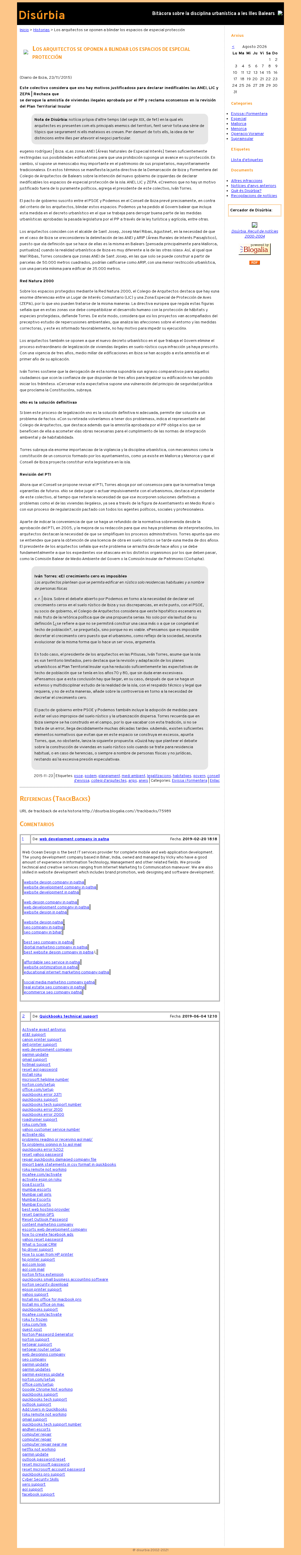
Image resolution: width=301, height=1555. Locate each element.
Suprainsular (242, 138)
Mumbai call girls (36, 1194)
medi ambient (133, 776)
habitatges (182, 776)
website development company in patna (60, 887)
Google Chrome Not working (47, 1389)
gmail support (34, 1059)
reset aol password (39, 1069)
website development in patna (51, 892)
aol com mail (33, 1269)
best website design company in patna (58, 952)
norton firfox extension (42, 1274)
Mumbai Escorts (36, 1199)
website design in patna (45, 912)
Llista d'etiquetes (247, 160)
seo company (34, 1359)
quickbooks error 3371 (42, 1094)
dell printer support (39, 1044)
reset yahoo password (42, 1154)
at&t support (34, 1034)
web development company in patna (74, 839)
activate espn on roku (41, 1179)
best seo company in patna (48, 942)
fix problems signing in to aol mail (51, 1144)
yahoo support (35, 1294)
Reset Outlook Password (45, 1219)
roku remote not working (44, 1169)
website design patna (43, 922)
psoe (78, 776)
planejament (109, 776)
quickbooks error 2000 (43, 1114)
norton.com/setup (38, 1084)
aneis (143, 781)
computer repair (36, 1434)
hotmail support (36, 1064)
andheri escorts (36, 1429)
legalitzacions (159, 776)
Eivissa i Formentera (189, 781)
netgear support (37, 1344)
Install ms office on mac (43, 1304)
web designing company (43, 1354)
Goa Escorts (33, 1184)
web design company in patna (50, 902)
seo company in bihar (43, 932)
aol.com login (34, 1264)
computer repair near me (44, 1444)
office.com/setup (37, 1089)
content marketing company (47, 1224)
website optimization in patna (51, 967)
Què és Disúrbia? (246, 190)
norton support (35, 1339)
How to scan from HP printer (47, 1254)
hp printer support (38, 1259)
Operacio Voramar (247, 133)
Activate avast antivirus (44, 1029)
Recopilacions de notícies (254, 195)
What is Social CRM (39, 1244)
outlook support (36, 1404)
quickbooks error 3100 (42, 1109)
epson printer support (42, 1289)
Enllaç (215, 781)
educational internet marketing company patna (66, 972)
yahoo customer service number (51, 1129)
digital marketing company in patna (55, 947)
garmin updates (36, 1369)
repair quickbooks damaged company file (59, 1159)
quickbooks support (40, 1099)
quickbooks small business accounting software (65, 1279)
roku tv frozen (34, 1319)
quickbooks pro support (43, 1474)
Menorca (239, 128)
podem (91, 776)
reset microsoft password (45, 1464)
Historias (41, 30)
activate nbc (33, 1134)
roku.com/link (34, 1124)
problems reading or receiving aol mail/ (57, 1139)
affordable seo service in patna (52, 962)
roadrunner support (39, 1119)
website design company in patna (54, 882)
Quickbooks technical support (68, 1016)
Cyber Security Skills (40, 1479)
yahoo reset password (42, 1239)
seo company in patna (43, 927)
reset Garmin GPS (38, 1214)
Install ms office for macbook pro (51, 1299)
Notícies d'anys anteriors (253, 185)
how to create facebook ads (47, 1234)
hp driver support (37, 1249)
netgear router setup (41, 1349)
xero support (34, 1484)
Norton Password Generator (47, 1334)
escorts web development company (54, 1229)
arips (132, 781)
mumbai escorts (36, 1189)
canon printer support (41, 1039)
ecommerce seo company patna (53, 992)
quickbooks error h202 (42, 1149)
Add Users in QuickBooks (44, 1409)
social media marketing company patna (59, 982)
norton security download (45, 1284)
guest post (32, 1329)
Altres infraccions (246, 180)
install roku (32, 1074)
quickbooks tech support (44, 1399)
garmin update (35, 1054)
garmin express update (43, 1374)
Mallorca (238, 123)
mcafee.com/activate (42, 1174)
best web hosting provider (46, 1209)
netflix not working (39, 1449)
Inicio (24, 30)
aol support (32, 1489)
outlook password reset (44, 1459)
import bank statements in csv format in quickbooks (69, 1164)
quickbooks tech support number (51, 1104)
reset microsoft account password (53, 1469)
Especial (238, 118)
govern (199, 776)
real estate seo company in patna (54, 987)
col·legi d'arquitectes (109, 781)
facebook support (38, 1494)
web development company (47, 1049)
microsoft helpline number (45, 1079)
